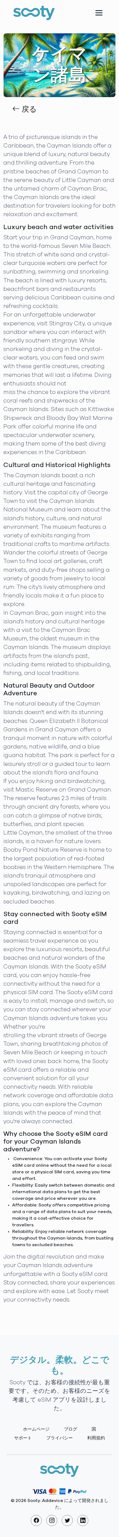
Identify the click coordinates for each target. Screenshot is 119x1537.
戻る (28, 109)
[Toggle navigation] (99, 13)
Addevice (52, 1500)
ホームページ (36, 1429)
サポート (23, 1438)
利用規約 (96, 1438)
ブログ (70, 1429)
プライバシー (59, 1438)
